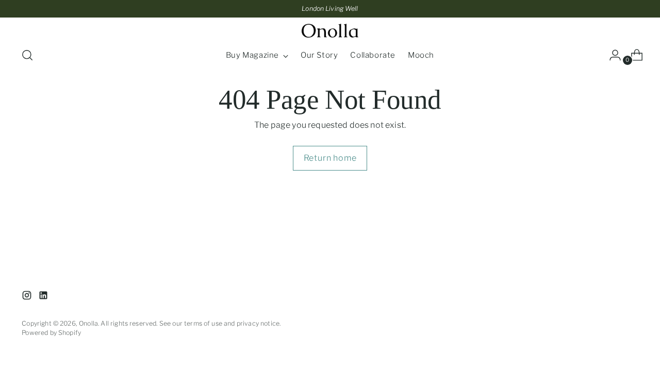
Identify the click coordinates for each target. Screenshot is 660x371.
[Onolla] (330, 31)
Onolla (88, 323)
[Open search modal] (27, 55)
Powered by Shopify (51, 332)
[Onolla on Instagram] (28, 297)
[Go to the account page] (611, 55)
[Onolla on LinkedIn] (44, 297)
